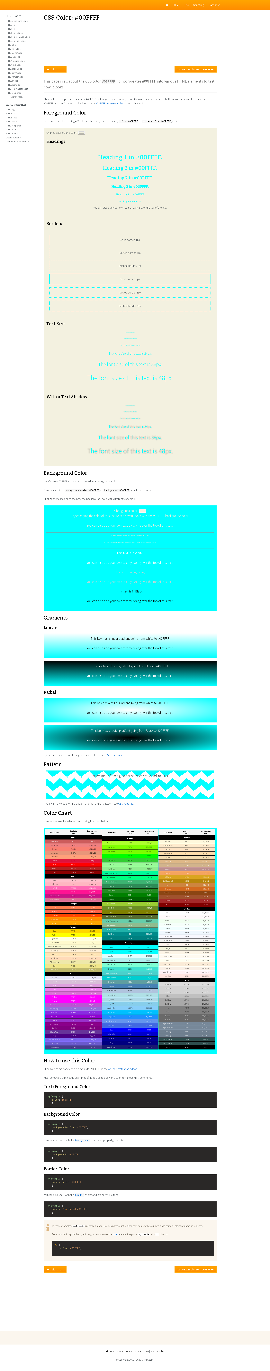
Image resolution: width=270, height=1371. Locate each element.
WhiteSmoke (168, 940)
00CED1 (130, 978)
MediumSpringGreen (111, 873)
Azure (168, 929)
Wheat (168, 857)
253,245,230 (205, 952)
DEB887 (186, 861)
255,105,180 (92, 888)
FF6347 (73, 911)
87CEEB (130, 1004)
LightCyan (111, 956)
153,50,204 (92, 1020)
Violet (54, 989)
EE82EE (73, 989)
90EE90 (130, 869)
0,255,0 (149, 856)
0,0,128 (149, 1043)
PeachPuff (54, 958)
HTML (176, 5)
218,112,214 (92, 993)
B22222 (73, 868)
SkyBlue (111, 1004)
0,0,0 (205, 1047)
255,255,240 (205, 960)
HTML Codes (13, 16)
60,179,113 (149, 882)
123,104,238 (92, 1040)
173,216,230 (149, 999)
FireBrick (54, 868)
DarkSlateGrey (167, 1043)
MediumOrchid (54, 1005)
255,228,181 (92, 954)
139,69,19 (205, 893)
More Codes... (17, 96)
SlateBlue (54, 1044)
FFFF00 (73, 935)
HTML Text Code (13, 48)
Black (168, 1047)
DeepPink (54, 892)
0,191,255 (149, 1012)
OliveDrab (111, 908)
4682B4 (130, 986)
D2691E (187, 889)
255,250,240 (205, 956)
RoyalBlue (111, 1026)
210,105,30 (206, 889)
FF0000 (73, 865)
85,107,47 (149, 917)
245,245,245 (205, 940)
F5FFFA (187, 925)
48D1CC (130, 973)
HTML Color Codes (14, 32)
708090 (187, 1032)
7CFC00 (130, 851)
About (120, 1351)
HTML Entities (12, 80)
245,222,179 (205, 857)
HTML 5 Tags (11, 117)
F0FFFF (187, 929)
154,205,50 (149, 904)
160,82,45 (205, 897)
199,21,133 (92, 896)
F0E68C (73, 966)
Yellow (54, 935)
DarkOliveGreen (111, 917)
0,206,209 (149, 978)
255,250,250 (205, 917)
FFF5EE (187, 945)
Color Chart (56, 69)
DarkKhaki (54, 970)
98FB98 (130, 865)
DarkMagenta (54, 1024)
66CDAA (130, 921)
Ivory (167, 960)
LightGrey (168, 992)
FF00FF (73, 997)
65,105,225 (149, 1026)
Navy (111, 1043)
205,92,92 (92, 841)
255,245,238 (205, 945)
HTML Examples (13, 84)
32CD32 (130, 860)
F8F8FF (187, 937)
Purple (54, 1028)
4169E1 (130, 1026)
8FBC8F (130, 925)
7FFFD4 (130, 965)
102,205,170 (149, 921)
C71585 (73, 896)
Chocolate (168, 889)
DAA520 (186, 877)
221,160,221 (92, 986)
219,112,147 (92, 900)
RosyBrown (168, 869)
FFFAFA (187, 917)
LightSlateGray (168, 1024)
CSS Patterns (125, 803)
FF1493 (73, 892)
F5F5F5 (187, 940)
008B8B (130, 934)
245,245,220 (205, 948)
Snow (168, 917)
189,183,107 (92, 970)
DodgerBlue (111, 1017)
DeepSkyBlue (111, 1012)
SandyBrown (168, 873)
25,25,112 (149, 1047)
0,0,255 (149, 1030)
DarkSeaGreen (111, 925)
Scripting (198, 5)
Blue (111, 1030)
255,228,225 (205, 976)
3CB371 (130, 882)
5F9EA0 (130, 982)
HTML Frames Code (14, 76)
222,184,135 (205, 861)
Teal (111, 938)
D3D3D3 (186, 988)
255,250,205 (92, 943)
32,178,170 (149, 930)
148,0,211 (92, 1017)
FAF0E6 (187, 968)
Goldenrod (168, 877)
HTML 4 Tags (11, 113)
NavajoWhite (168, 853)
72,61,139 (92, 1047)
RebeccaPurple (54, 1032)
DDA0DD (73, 986)
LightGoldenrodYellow (54, 947)
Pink (54, 880)
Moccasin (54, 954)
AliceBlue (168, 933)
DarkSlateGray (167, 1039)
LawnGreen (111, 851)
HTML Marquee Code (15, 60)
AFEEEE (130, 960)
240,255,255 (205, 929)
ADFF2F (130, 843)
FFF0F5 (187, 972)
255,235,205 (205, 846)
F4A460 (187, 873)
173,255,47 (149, 843)
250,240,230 (205, 968)
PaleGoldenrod (54, 962)
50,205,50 (149, 860)
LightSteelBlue (111, 991)
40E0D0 (130, 969)
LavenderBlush (168, 972)
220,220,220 (205, 984)
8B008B (73, 1024)
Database (214, 5)
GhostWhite (168, 937)
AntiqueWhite (168, 964)
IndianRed (54, 841)
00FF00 (130, 856)
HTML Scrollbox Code (16, 40)
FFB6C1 (73, 884)
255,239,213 (92, 950)
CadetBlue (111, 982)
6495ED (130, 1021)
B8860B (187, 881)
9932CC (73, 1020)
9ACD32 (130, 904)
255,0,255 (92, 997)
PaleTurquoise (111, 960)
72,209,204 (149, 973)
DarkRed (54, 872)
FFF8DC (187, 842)
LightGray (168, 988)
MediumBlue (111, 1034)
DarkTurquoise (111, 978)
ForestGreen (111, 891)
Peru (167, 885)
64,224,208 (149, 969)
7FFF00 (130, 847)
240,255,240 (205, 921)
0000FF (130, 1030)
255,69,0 (92, 915)
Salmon (54, 849)
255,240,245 (205, 972)
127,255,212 (149, 965)
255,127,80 (92, 908)
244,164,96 (206, 873)
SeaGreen (111, 886)
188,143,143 (205, 869)
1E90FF (130, 1017)
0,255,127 (149, 878)
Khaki (54, 966)
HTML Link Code (13, 56)
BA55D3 (73, 1005)
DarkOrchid (54, 1020)
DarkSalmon (54, 853)
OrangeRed (54, 915)
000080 (130, 1043)
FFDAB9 (73, 958)
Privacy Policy (157, 1351)
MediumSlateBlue (54, 1040)
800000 (187, 905)
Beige (168, 948)
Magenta (54, 1001)
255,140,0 (92, 919)
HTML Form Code (13, 72)
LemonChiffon (54, 943)
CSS (186, 5)
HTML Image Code (14, 52)
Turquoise (111, 969)
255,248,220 (205, 842)
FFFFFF (187, 913)
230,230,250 (92, 978)
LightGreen (111, 869)
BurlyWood (168, 861)
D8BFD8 (73, 982)
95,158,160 (149, 982)
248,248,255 (205, 937)
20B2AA (130, 930)
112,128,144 (205, 1032)
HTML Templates (13, 92)
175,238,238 (149, 960)
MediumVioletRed (54, 896)
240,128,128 (92, 845)
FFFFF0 (187, 960)
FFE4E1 (187, 976)
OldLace (168, 952)
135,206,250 (149, 1008)
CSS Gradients (114, 755)
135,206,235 (149, 1004)
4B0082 (73, 1036)
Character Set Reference (17, 141)
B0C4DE (130, 991)
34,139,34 (149, 891)
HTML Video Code (14, 68)
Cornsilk (167, 842)
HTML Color (11, 28)
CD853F (187, 885)
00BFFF (130, 1012)
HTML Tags (10, 109)
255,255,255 (205, 913)
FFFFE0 (73, 939)
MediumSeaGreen (111, 882)
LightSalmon (54, 857)
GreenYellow (111, 843)
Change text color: (126, 511)
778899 (187, 1024)
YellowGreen (111, 904)
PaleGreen (111, 865)
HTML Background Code (17, 20)
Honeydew (168, 921)
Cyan (111, 952)
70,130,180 (149, 986)
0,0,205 (149, 1034)
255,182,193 (92, 884)
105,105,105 (205, 1016)
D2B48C (186, 865)
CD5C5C (73, 841)
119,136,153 (205, 1024)
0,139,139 (149, 934)
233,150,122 (92, 853)
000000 (187, 1047)
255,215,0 (92, 931)
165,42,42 (205, 901)
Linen (168, 968)
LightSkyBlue (111, 1008)
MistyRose (168, 976)
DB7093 (73, 900)
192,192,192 (205, 996)
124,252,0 (149, 851)
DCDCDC (186, 984)
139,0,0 (92, 872)
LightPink (54, 884)
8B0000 (73, 872)
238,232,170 (92, 962)
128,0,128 (92, 1028)
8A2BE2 (73, 1013)
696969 (187, 1016)
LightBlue (111, 999)
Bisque (168, 849)
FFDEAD (186, 853)
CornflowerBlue (111, 1021)
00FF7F (130, 878)
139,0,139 (92, 1024)
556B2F (130, 917)
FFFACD (73, 943)
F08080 (73, 845)
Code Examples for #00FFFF (194, 69)
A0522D (187, 897)
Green (111, 895)
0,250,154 (149, 873)
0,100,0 (149, 899)
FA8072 (73, 849)
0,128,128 (149, 938)
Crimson (54, 861)
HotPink (54, 888)
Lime (111, 856)
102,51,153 (92, 1032)
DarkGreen (111, 899)
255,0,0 (92, 865)
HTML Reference (16, 105)
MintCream (167, 925)
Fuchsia (54, 997)
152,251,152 (149, 865)
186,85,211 (92, 1005)
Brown (168, 901)
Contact (129, 1351)
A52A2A (186, 901)
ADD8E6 (130, 999)
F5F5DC (187, 948)
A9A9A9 (186, 1000)
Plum (54, 986)
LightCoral (54, 845)
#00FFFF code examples (109, 103)
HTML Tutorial (12, 133)
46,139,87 (149, 886)
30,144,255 (149, 1017)
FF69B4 (73, 888)
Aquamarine (111, 965)
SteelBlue (111, 986)
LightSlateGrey (168, 1028)
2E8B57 (130, 886)
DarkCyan (111, 934)
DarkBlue (111, 1038)
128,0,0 (206, 905)
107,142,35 (149, 908)
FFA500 (73, 923)
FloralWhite (168, 956)
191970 (130, 1047)
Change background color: (62, 132)
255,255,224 (92, 939)
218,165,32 (206, 877)
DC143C (73, 861)
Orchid (54, 993)
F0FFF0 (187, 921)
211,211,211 (205, 988)
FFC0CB (73, 880)
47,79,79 (205, 1039)
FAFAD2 (73, 947)
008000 (130, 895)
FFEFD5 (73, 950)
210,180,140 (205, 865)
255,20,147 (92, 892)
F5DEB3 (186, 857)
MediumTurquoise (111, 973)
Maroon (168, 905)
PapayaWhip (54, 950)
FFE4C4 (187, 849)
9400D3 (73, 1017)
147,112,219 (92, 1009)
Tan (168, 865)
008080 (130, 938)
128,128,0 (149, 912)
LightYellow (54, 939)
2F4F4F (187, 1039)
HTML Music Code (14, 64)
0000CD (130, 1034)
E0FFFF (130, 956)
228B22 (130, 891)
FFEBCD (186, 846)
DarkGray (168, 1000)
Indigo (54, 1036)
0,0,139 (149, 1038)
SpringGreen (111, 878)
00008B (130, 1038)
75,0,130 (92, 1036)
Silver (168, 996)
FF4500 (73, 915)
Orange (54, 923)
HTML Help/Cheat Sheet (17, 88)
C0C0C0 (186, 996)
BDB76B (73, 970)
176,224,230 (149, 995)
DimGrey (168, 1020)
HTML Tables (11, 44)
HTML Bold (10, 24)
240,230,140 (92, 966)
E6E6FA (73, 978)
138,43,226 (92, 1013)
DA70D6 (73, 993)
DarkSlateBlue (54, 1047)
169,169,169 (205, 1000)
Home (111, 1351)
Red (54, 865)
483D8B (73, 1047)
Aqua (111, 947)
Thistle (54, 982)
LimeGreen (111, 860)
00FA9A (130, 873)
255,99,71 (92, 911)
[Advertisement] (128, 44)
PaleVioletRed (54, 900)
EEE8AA (73, 962)
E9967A (73, 853)
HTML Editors (11, 129)
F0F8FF (187, 933)
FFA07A (73, 857)
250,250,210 (92, 947)
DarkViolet (54, 1017)
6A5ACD (73, 1044)
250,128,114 (92, 849)
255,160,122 (92, 857)
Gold (54, 931)
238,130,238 (92, 989)
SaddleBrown (168, 893)
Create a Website (14, 137)
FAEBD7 (186, 964)
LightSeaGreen (111, 930)
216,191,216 (92, 982)
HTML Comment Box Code (18, 36)
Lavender (54, 978)
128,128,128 (205, 1008)
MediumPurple (54, 1009)
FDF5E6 (187, 952)
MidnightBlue (111, 1047)
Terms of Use (142, 1351)
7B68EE (73, 1040)
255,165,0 (92, 923)
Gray (167, 1008)
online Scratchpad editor (122, 1069)
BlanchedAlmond (168, 846)
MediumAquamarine (111, 921)
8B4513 (187, 893)
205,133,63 (206, 885)
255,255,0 (92, 935)
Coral (54, 908)
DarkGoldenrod (168, 881)
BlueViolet (54, 1013)
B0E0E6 (130, 995)
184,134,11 (206, 881)
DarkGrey (168, 1004)
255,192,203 (92, 880)
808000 (130, 912)
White (168, 913)
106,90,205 (92, 1044)
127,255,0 (149, 847)
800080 (73, 1028)
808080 (187, 1008)
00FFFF (130, 947)
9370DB (73, 1009)
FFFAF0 (187, 956)
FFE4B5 (73, 954)
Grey (167, 1012)
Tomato (54, 911)
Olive (111, 912)
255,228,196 (205, 849)
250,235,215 (205, 964)
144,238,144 (149, 869)
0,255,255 (149, 947)
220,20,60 (92, 861)
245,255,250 (205, 925)
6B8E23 (130, 908)
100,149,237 (149, 1021)
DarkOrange (54, 919)
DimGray (168, 1016)
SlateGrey (168, 1036)
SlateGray (168, 1032)
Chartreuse (111, 847)
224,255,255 (149, 956)
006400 (130, 899)
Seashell (168, 945)
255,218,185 (92, 958)
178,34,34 (92, 868)
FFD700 (73, 931)
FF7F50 (73, 908)
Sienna (168, 897)
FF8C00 (73, 919)
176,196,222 (149, 991)
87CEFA (130, 1008)
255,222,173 (205, 853)
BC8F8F (187, 869)
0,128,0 (149, 895)
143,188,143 (149, 925)
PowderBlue (111, 995)
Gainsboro (168, 984)
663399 (73, 1032)
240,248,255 (205, 933)
